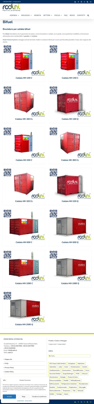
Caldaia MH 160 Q (70, 119)
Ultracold (80, 391)
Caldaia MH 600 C (24, 242)
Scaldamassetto (62, 387)
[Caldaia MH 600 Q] (70, 210)
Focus (87, 370)
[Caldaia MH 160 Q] (70, 87)
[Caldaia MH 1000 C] (24, 251)
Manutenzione (53, 377)
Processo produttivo (55, 380)
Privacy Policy (28, 400)
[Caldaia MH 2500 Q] (24, 292)
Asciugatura (71, 363)
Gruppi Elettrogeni (68, 374)
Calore (66, 367)
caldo (60, 367)
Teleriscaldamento (54, 391)
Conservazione (66, 370)
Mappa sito (8, 359)
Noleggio (63, 377)
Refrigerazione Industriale (69, 384)
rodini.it (10, 353)
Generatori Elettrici (54, 374)
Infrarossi (84, 374)
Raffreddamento (75, 380)
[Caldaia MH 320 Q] (70, 169)
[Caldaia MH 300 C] (24, 128)
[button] (88, 15)
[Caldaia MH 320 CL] (24, 169)
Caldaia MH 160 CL (24, 119)
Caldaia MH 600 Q (70, 242)
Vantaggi (59, 394)
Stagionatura (73, 387)
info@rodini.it (17, 2)
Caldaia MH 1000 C (24, 283)
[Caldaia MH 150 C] (70, 46)
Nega (23, 396)
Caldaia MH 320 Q (70, 201)
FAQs (6, 363)
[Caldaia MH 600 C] (24, 210)
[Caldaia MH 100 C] (24, 46)
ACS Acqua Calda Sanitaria (57, 363)
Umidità (51, 394)
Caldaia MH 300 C (24, 160)
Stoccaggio (82, 387)
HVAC (78, 374)
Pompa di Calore (73, 377)
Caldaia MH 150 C (70, 78)
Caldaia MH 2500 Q (24, 324)
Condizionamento (54, 370)
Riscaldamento (83, 384)
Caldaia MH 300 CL (70, 160)
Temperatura (66, 391)
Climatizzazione (75, 367)
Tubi (74, 391)
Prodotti (66, 380)
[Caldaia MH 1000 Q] (70, 251)
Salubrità (52, 387)
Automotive (52, 367)
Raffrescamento (54, 384)
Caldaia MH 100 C (24, 78)
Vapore (66, 394)
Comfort (84, 367)
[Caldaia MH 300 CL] (70, 128)
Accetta (9, 396)
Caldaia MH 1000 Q (70, 283)
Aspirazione (81, 363)
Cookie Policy (20, 400)
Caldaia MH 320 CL (24, 201)
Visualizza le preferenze (39, 396)
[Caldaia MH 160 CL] (24, 87)
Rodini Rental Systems (10, 40)
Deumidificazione (78, 370)
